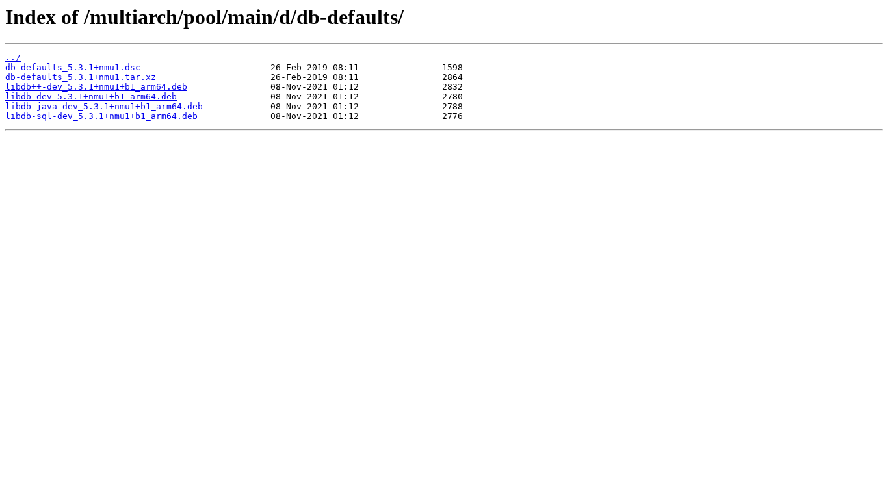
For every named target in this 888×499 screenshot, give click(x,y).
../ (13, 57)
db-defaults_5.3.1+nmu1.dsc (72, 67)
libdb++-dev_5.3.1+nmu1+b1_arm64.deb (96, 87)
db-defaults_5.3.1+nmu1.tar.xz (80, 77)
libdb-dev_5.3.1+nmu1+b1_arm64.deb (91, 96)
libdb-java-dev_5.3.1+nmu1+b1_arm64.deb (104, 106)
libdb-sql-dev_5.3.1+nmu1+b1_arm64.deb (101, 116)
